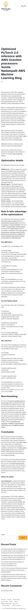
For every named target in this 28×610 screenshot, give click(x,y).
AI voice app (4, 601)
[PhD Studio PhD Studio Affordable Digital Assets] (5, 6)
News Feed (15, 603)
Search (3, 534)
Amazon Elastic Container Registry (16, 226)
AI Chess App (16, 599)
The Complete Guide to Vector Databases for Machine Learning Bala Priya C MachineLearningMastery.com (12, 563)
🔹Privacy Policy (5, 605)
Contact (11, 601)
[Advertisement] (14, 28)
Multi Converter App (6, 603)
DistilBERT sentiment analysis (16, 423)
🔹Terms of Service (16, 605)
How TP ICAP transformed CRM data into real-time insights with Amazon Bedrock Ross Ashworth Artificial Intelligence (14, 570)
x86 (21, 228)
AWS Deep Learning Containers (9, 221)
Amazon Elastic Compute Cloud (9, 223)
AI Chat (9, 599)
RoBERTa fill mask (6, 425)
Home (15, 601)
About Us (3, 599)
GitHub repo (4, 419)
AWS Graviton (14, 228)
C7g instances (4, 224)
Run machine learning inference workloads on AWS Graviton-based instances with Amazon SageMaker (13, 232)
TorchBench (15, 345)
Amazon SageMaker (15, 224)
